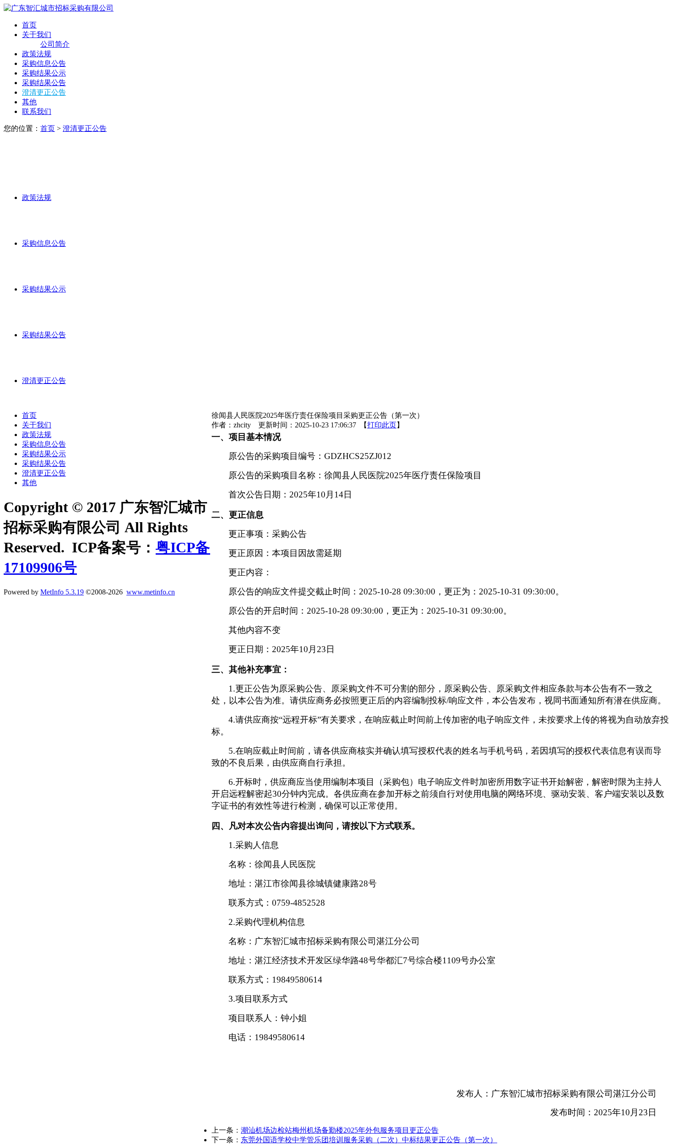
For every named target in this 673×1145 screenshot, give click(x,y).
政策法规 (36, 54)
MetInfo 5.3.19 (62, 592)
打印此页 (381, 425)
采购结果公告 (44, 82)
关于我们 (36, 34)
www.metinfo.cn (150, 592)
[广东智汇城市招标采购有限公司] (59, 8)
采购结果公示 (44, 73)
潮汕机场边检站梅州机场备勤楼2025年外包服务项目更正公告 (340, 1130)
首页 (29, 25)
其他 (29, 102)
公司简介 (55, 44)
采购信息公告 (44, 63)
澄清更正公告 (44, 92)
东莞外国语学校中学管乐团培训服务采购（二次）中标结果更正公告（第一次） (369, 1140)
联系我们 (36, 111)
